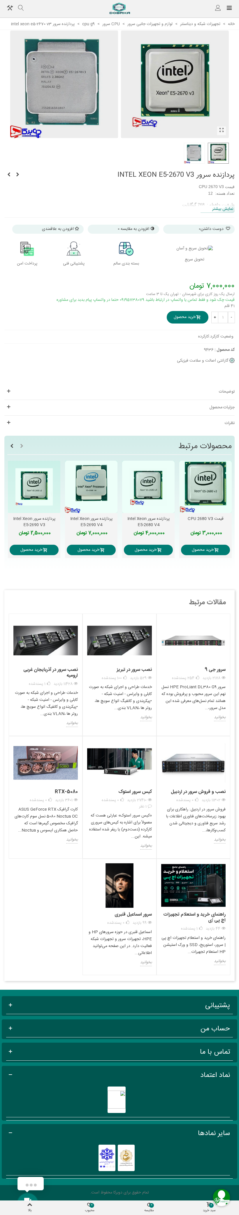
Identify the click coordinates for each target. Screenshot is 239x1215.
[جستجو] (21, 8)
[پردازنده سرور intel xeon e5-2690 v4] (91, 487)
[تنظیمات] (9, 8)
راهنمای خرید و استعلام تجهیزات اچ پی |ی (194, 917)
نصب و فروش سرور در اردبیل (198, 792)
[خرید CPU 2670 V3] (64, 84)
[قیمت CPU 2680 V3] (205, 487)
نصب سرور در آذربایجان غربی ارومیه (50, 673)
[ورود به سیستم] (218, 8)
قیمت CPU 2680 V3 (206, 519)
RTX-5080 (66, 792)
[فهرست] (229, 8)
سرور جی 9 (215, 670)
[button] (21, 446)
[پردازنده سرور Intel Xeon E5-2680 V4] (148, 487)
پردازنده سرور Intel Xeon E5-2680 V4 (148, 522)
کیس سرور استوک (135, 792)
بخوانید (220, 717)
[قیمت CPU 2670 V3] (221, 130)
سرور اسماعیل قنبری (133, 915)
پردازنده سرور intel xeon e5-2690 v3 (34, 522)
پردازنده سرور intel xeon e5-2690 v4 (91, 522)
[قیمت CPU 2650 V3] (8, 175)
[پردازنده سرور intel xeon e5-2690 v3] (34, 487)
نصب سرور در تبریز (134, 670)
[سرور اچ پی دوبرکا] (119, 8)
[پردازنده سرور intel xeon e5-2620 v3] (17, 175)
